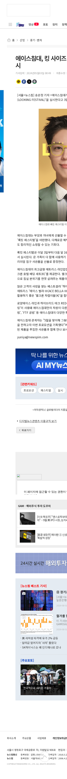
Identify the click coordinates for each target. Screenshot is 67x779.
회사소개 (11, 738)
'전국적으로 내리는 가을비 (37, 687)
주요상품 (26, 738)
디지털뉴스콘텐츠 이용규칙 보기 (38, 421)
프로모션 (29, 390)
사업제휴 (41, 738)
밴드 (34, 81)
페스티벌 (46, 390)
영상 (31, 24)
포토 (45, 24)
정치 (55, 24)
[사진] (37, 600)
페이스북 (24, 81)
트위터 (29, 81)
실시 (60, 390)
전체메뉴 (10, 24)
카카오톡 (18, 81)
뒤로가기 (26, 430)
